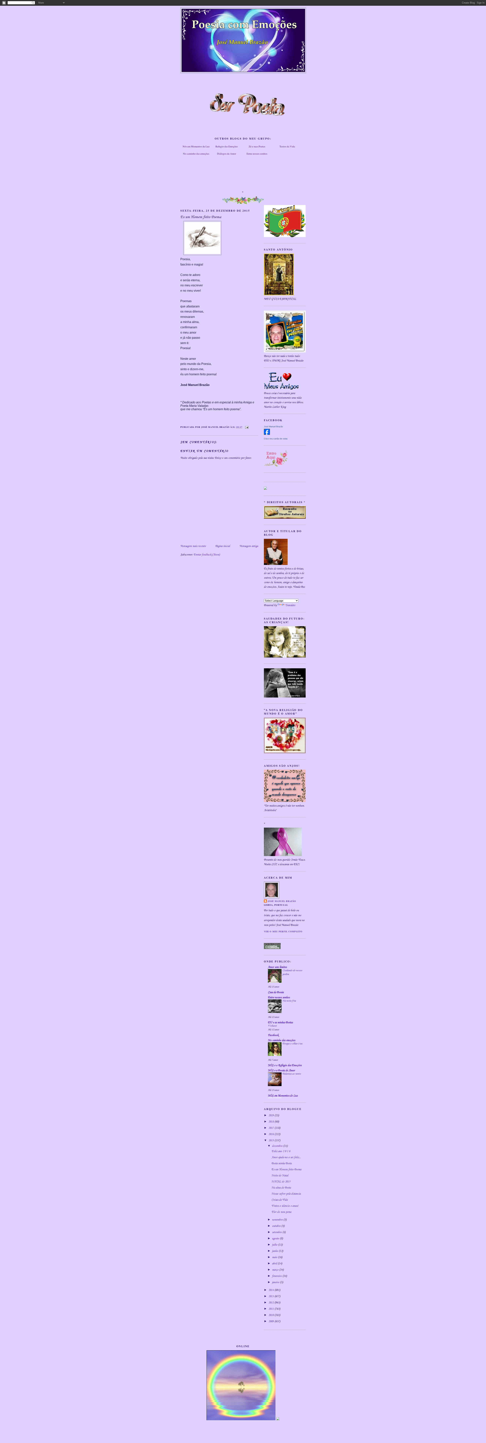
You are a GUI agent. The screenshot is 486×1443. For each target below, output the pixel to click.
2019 (271, 1115)
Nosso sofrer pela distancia (286, 1194)
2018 (271, 1121)
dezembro (277, 1146)
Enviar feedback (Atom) (207, 554)
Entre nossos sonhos (257, 153)
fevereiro (277, 1276)
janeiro (276, 1282)
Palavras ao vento (291, 1073)
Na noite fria (289, 1000)
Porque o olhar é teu (292, 1043)
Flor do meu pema (281, 1212)
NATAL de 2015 (280, 1181)
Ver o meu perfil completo (283, 931)
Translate (290, 605)
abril (275, 1263)
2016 (271, 1134)
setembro (277, 1232)
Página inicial (222, 546)
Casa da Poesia (276, 992)
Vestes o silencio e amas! (284, 1206)
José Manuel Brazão (273, 426)
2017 (271, 1128)
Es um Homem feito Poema (286, 1169)
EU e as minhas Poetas (280, 1022)
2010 (271, 1315)
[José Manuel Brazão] (267, 434)
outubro (276, 1226)
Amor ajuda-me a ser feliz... (286, 1157)
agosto (276, 1238)
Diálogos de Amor (226, 153)
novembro (277, 1219)
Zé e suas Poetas (257, 146)
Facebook (273, 1035)
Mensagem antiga (248, 546)
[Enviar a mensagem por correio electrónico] (246, 427)
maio (275, 1257)
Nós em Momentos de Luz (196, 146)
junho (275, 1251)
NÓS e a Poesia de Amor (281, 1070)
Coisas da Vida (279, 1200)
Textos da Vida (287, 146)
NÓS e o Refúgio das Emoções (284, 1065)
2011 (271, 1309)
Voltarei (272, 1025)
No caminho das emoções (196, 153)
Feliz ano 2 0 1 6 (280, 1151)
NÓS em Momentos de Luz (283, 1095)
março (275, 1270)
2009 (271, 1321)
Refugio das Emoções (226, 146)
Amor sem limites (277, 967)
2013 (271, 1296)
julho (275, 1245)
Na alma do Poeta (281, 1187)
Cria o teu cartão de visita (275, 439)
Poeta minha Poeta (281, 1163)
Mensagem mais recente (193, 546)
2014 (271, 1290)
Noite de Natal (279, 1175)
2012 (271, 1302)
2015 (271, 1140)
